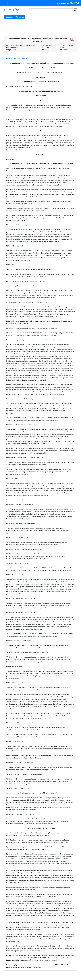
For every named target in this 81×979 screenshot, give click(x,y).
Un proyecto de (63, 3)
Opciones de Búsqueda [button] (14, 17)
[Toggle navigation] (5, 3)
